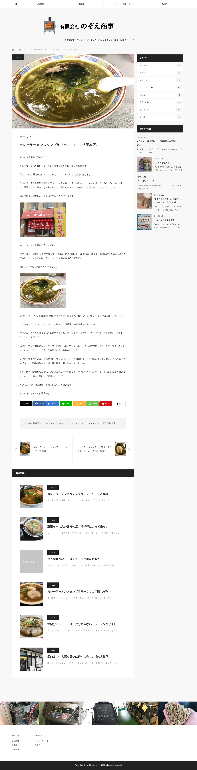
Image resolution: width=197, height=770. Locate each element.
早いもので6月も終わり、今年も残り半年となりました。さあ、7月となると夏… (168, 170)
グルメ (18, 57)
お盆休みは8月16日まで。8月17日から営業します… (158, 143)
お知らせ (160, 65)
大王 (104, 423)
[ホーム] (16, 4)
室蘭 (109, 423)
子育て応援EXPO (160, 102)
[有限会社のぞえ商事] (98, 35)
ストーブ (160, 80)
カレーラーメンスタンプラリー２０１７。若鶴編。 (79, 493)
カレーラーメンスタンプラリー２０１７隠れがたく (79, 591)
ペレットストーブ (123, 4)
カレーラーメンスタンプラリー (89, 423)
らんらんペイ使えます (164, 220)
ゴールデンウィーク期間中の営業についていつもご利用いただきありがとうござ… (159, 187)
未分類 (160, 117)
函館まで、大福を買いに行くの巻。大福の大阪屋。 (79, 656)
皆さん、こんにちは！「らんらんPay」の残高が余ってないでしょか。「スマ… (168, 227)
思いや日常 (160, 110)
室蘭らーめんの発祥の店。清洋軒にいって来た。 (77, 526)
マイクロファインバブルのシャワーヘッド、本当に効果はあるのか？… (167, 208)
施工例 (164, 4)
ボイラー (160, 95)
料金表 (81, 4)
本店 (113, 423)
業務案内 (15, 749)
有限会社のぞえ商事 (96, 765)
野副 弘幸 (37, 423)
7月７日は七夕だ (161, 162)
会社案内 (40, 4)
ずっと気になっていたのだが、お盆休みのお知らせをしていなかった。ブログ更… (159, 150)
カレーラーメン (68, 423)
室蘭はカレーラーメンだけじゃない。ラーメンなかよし (82, 624)
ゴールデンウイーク (146, 181)
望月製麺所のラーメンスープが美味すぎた (73, 559)
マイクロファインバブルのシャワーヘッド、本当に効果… (168, 201)
